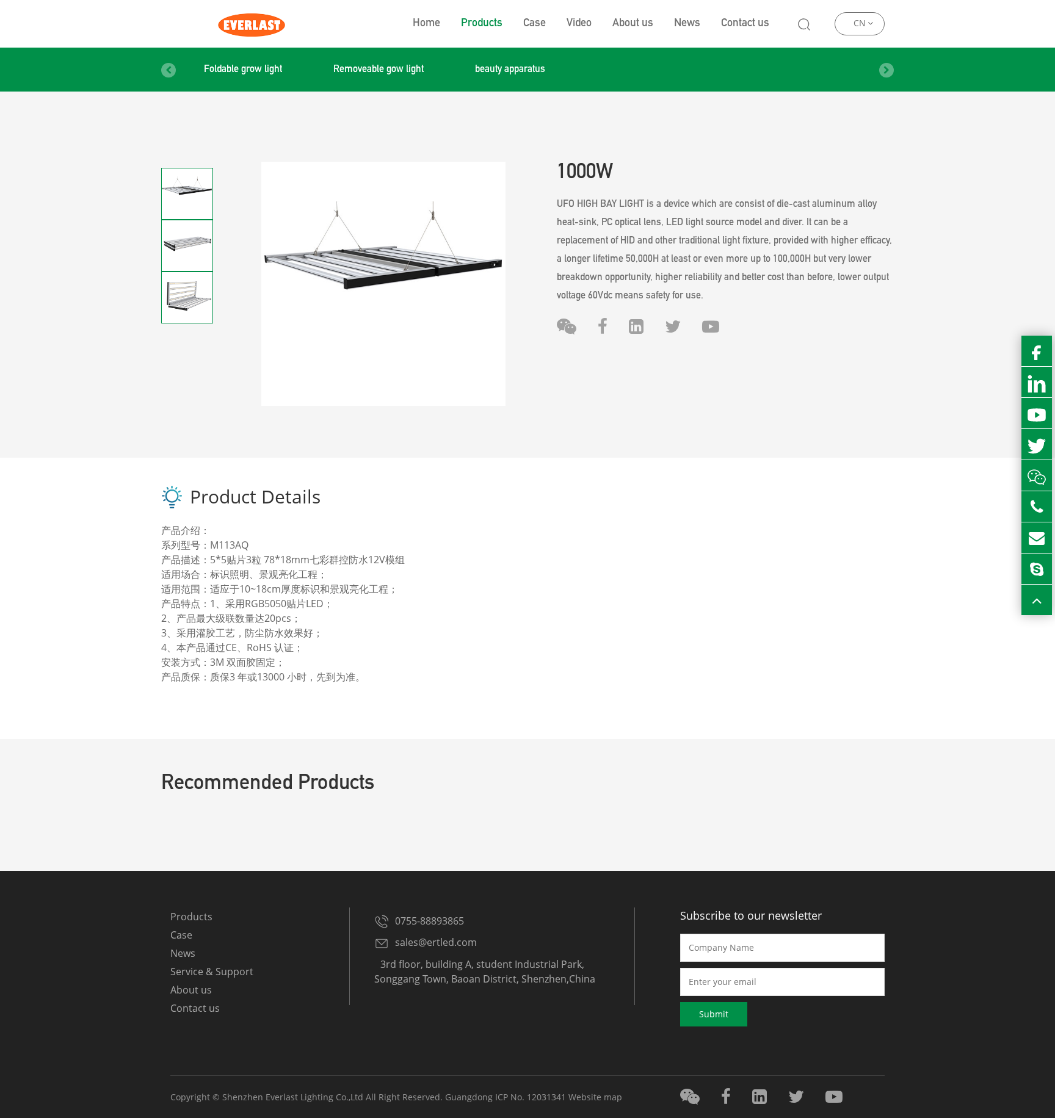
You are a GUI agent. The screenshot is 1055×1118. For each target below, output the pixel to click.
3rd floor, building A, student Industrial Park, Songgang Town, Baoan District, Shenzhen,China (484, 972)
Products (481, 23)
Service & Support (211, 971)
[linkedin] (636, 326)
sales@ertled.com (436, 942)
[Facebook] (602, 326)
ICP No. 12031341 (530, 1097)
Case (534, 23)
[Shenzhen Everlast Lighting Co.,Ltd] (250, 24)
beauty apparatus (510, 70)
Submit (713, 1014)
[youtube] (710, 326)
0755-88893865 (429, 921)
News (687, 23)
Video (579, 23)
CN (860, 23)
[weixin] (566, 326)
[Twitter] (673, 326)
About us (632, 23)
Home (426, 23)
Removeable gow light (378, 70)
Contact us (745, 23)
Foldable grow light (243, 70)
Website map (595, 1097)
